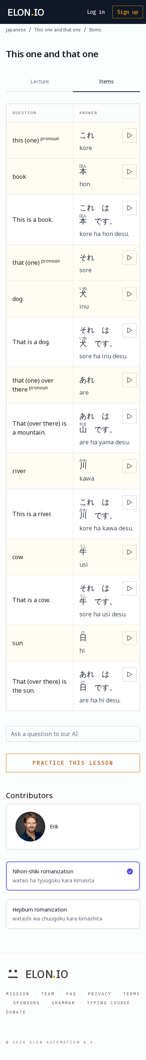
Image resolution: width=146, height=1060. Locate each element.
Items (95, 30)
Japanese (16, 30)
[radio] (73, 876)
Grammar (63, 1002)
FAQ (71, 993)
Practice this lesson (73, 763)
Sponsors (26, 1002)
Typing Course (109, 1002)
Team (48, 993)
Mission (18, 993)
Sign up (127, 12)
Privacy (100, 993)
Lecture (39, 81)
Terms (131, 993)
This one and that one (57, 30)
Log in (96, 12)
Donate (16, 1012)
